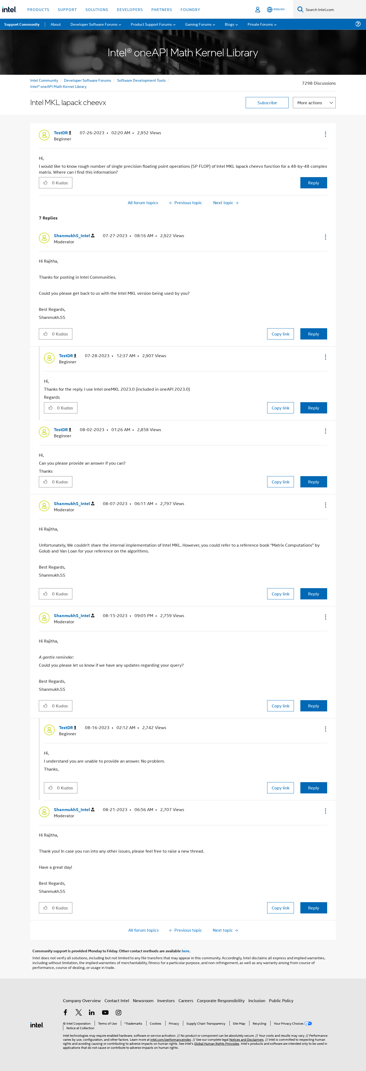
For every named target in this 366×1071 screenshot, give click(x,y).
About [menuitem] (56, 24)
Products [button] (38, 9)
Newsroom (143, 1000)
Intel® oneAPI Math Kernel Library (58, 86)
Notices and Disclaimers (246, 1039)
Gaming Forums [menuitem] (198, 24)
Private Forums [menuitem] (260, 24)
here (185, 951)
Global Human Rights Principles (216, 1043)
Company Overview (82, 1000)
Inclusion (256, 1000)
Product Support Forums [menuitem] (151, 24)
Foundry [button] (190, 9)
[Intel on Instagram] (118, 1013)
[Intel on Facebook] (65, 1013)
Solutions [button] (96, 9)
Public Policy (281, 1000)
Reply (313, 183)
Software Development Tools (141, 80)
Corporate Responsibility (221, 1000)
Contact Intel (116, 1000)
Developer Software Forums (87, 80)
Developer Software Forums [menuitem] (94, 24)
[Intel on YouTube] (105, 1013)
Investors (166, 1000)
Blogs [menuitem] (229, 24)
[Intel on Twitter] (78, 1013)
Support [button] (67, 9)
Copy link (280, 334)
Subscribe (267, 102)
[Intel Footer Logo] (37, 1024)
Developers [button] (130, 9)
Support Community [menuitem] (21, 24)
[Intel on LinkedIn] (91, 1013)
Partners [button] (161, 9)
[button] (325, 134)
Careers (185, 1000)
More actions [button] (309, 102)
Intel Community (44, 80)
